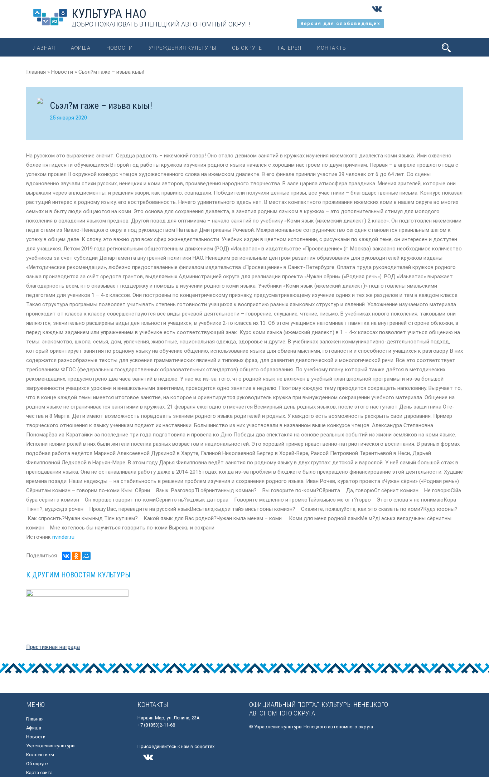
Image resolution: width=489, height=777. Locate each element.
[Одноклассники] (76, 556)
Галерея (289, 48)
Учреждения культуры (182, 48)
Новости (119, 48)
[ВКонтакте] (66, 556)
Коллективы (40, 754)
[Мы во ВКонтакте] (377, 14)
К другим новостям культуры (78, 575)
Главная (42, 48)
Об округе (247, 48)
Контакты (332, 48)
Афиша (81, 48)
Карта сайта (39, 772)
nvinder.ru (63, 537)
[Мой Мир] (86, 556)
